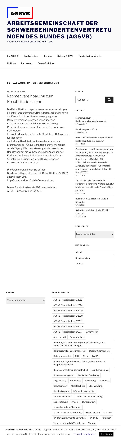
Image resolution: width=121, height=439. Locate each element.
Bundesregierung (100, 370)
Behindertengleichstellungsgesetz (69, 351)
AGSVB (78, 252)
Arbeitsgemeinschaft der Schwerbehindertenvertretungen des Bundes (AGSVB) (59, 30)
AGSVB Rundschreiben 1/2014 (67, 305)
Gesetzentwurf (60, 386)
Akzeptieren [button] (106, 434)
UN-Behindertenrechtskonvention (69, 418)
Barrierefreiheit (77, 337)
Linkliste (11, 63)
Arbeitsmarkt (59, 337)
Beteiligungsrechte (62, 356)
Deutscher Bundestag (88, 375)
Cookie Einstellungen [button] (84, 434)
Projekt (74, 402)
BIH (77, 356)
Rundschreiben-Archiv (90, 56)
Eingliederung (59, 380)
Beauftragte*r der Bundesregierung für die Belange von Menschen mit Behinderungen (79, 344)
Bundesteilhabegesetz (64, 375)
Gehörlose (104, 380)
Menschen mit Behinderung (89, 396)
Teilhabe (108, 412)
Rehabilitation (88, 402)
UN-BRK (93, 418)
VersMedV (107, 418)
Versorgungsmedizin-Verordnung (68, 423)
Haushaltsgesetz (61, 391)
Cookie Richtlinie (46, 63)
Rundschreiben (31, 56)
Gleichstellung (95, 386)
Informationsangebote (83, 391)
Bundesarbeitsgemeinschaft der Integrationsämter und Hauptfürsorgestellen (79, 363)
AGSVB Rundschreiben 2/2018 (68, 316)
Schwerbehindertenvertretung (67, 412)
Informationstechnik (63, 396)
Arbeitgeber (92, 331)
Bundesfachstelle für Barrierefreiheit (70, 370)
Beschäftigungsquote (99, 351)
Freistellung (90, 380)
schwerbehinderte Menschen (67, 407)
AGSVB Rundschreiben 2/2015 (68, 310)
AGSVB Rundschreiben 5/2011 (67, 331)
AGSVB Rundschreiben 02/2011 (24, 191)
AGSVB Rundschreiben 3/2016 (68, 326)
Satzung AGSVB (65, 56)
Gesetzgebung (78, 386)
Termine (48, 56)
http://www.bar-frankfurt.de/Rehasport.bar (30, 180)
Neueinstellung (60, 402)
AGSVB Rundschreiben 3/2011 (67, 321)
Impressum (26, 63)
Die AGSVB (12, 56)
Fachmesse (75, 380)
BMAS (95, 356)
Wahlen (91, 423)
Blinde (85, 356)
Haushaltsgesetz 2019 (86, 129)
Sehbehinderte (93, 412)
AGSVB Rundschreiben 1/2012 (67, 300)
